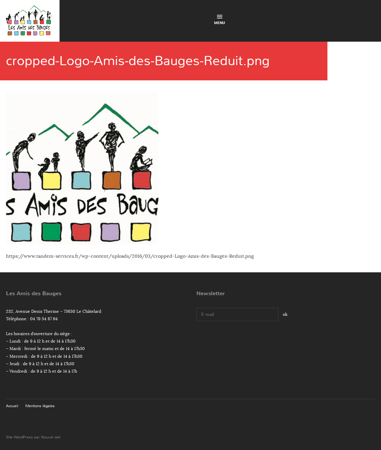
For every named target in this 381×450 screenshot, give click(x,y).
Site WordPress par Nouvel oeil (33, 437)
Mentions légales (40, 405)
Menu (219, 23)
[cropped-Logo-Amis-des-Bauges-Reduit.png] (82, 240)
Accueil (12, 405)
